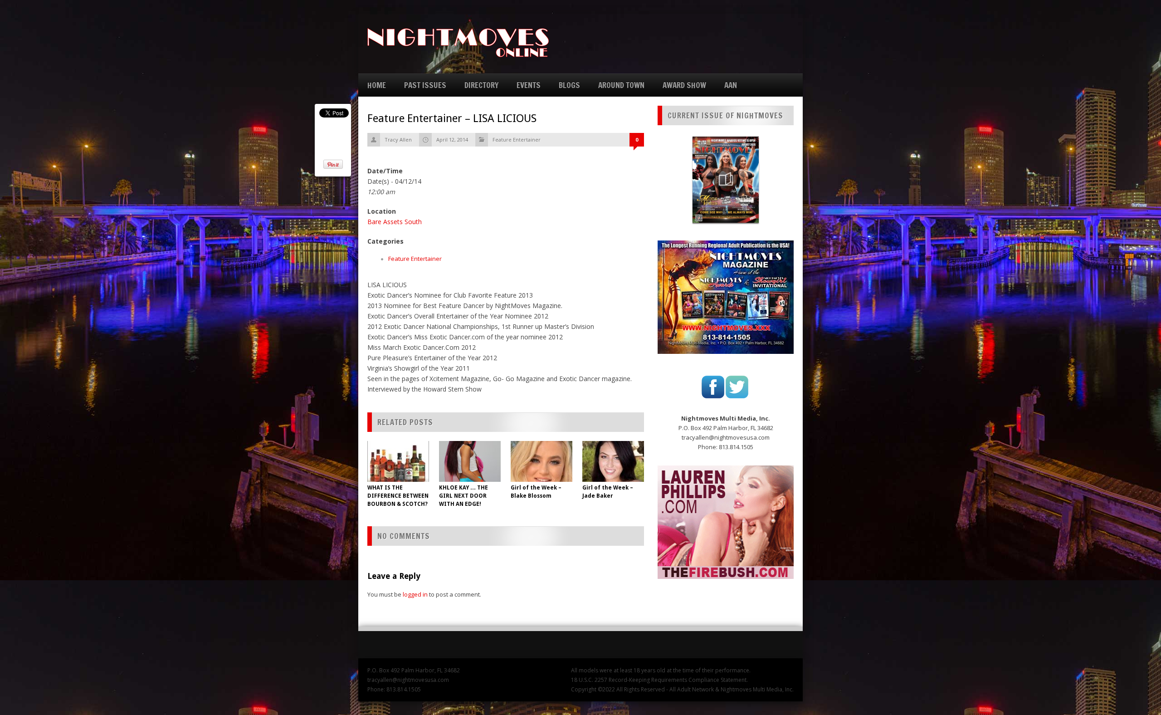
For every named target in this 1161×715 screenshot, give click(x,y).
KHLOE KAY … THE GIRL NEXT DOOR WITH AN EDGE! (463, 496)
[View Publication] (726, 179)
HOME (376, 85)
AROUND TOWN (621, 85)
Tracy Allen (398, 139)
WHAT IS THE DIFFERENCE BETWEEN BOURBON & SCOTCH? (398, 496)
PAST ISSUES (425, 85)
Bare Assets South (394, 221)
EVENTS (529, 85)
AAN (730, 85)
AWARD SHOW (684, 85)
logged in (415, 594)
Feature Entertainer (517, 139)
